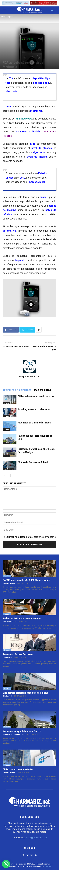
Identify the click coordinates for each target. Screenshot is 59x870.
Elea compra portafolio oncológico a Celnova (25, 692)
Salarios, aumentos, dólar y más (34, 409)
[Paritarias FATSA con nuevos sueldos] (29, 607)
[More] (39, 330)
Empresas (7, 576)
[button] (4, 10)
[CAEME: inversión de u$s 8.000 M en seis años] (29, 568)
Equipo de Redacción (29, 376)
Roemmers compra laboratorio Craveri (22, 731)
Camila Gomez (8, 622)
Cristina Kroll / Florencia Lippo (14, 734)
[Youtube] (36, 855)
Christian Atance (9, 583)
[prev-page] (4, 475)
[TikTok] (31, 855)
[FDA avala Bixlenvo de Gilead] (9, 465)
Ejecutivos (7, 650)
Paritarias (7, 614)
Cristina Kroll (7, 657)
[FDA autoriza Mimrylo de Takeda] (9, 426)
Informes (7, 727)
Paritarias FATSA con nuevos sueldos (22, 618)
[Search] (52, 10)
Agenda (11, 16)
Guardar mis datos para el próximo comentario (31, 536)
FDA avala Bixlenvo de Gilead (33, 462)
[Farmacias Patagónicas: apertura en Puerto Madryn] (9, 452)
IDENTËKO (48, 866)
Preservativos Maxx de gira (44, 348)
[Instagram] (23, 855)
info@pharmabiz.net (36, 837)
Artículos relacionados (17, 390)
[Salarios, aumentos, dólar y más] (9, 412)
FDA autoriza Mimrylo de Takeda (34, 422)
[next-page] (9, 475)
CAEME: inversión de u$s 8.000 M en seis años (26, 580)
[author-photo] (29, 372)
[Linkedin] (27, 855)
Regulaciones (8, 469)
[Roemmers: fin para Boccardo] (29, 642)
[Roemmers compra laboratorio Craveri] (29, 719)
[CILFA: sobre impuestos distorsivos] (9, 399)
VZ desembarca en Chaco (16, 346)
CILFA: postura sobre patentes (18, 769)
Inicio (3, 16)
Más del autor (42, 390)
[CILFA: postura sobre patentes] (29, 758)
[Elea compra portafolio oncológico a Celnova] (29, 681)
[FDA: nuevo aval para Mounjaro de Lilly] (9, 439)
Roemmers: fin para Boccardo (18, 654)
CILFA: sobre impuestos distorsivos (36, 396)
